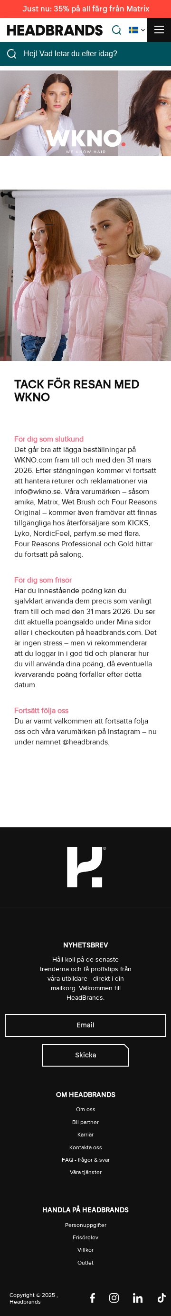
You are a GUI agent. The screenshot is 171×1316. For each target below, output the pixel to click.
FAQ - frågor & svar (86, 1160)
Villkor (85, 1250)
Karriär (85, 1134)
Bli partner (85, 1122)
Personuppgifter (85, 1225)
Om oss (85, 1109)
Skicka (85, 1055)
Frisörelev (85, 1237)
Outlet (85, 1262)
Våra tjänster (86, 1172)
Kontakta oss (85, 1147)
